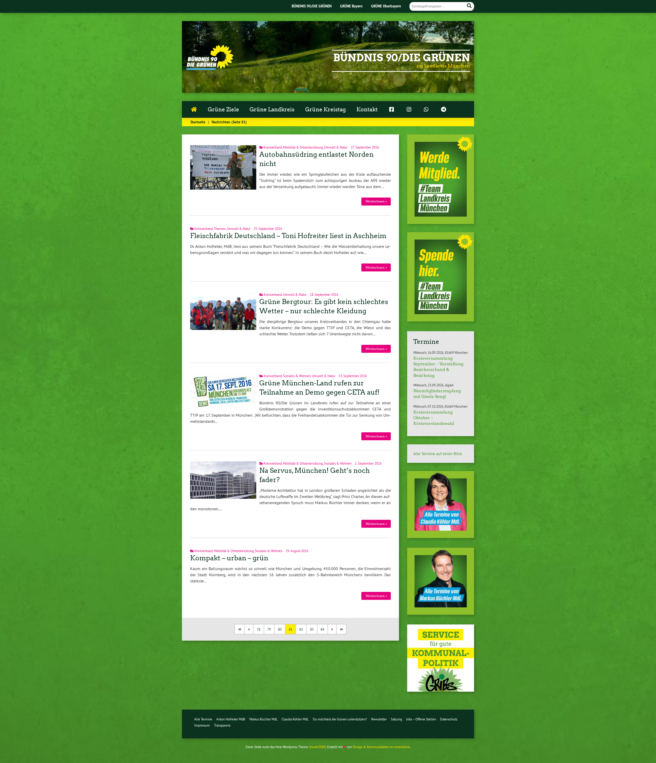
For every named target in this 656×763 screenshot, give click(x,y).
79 (269, 629)
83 (312, 629)
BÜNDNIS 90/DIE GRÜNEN (312, 6)
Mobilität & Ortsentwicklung (303, 147)
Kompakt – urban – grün (229, 558)
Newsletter (379, 719)
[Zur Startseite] (209, 68)
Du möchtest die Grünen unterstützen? (340, 719)
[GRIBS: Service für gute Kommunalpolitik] (440, 690)
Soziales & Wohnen (297, 376)
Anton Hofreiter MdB (230, 719)
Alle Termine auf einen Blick (437, 453)
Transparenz (222, 725)
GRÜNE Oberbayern (386, 6)
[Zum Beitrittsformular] (440, 179)
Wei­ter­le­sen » (376, 201)
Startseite (197, 122)
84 (322, 629)
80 (280, 629)
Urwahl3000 (317, 747)
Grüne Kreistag (325, 109)
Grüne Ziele (223, 109)
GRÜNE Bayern (351, 6)
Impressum (202, 725)
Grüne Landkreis (272, 109)
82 (301, 629)
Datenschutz (448, 719)
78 (258, 629)
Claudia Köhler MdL (295, 719)
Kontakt (367, 109)
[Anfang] (240, 629)
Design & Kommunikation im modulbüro (381, 747)
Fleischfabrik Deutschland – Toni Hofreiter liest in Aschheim (288, 236)
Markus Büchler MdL (263, 719)
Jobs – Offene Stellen (421, 719)
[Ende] (342, 629)
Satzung (396, 719)
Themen (220, 229)
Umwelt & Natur (335, 147)
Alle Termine (203, 719)
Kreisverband (273, 147)
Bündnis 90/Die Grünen (401, 58)
